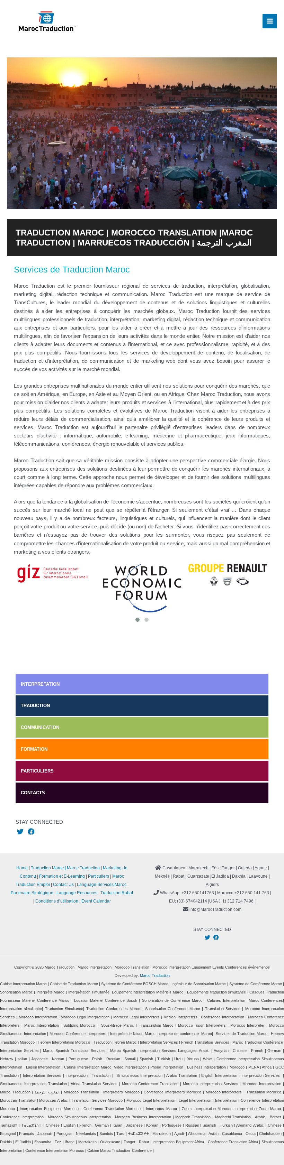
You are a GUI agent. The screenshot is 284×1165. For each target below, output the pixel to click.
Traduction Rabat (116, 892)
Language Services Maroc (101, 884)
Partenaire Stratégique (32, 892)
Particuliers (37, 771)
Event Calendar (96, 901)
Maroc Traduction (155, 975)
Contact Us (63, 884)
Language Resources (76, 892)
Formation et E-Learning (62, 876)
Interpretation (40, 684)
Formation (34, 749)
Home (22, 868)
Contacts (33, 792)
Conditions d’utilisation (56, 901)
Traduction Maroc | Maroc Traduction (65, 868)
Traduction (35, 705)
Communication (40, 727)
